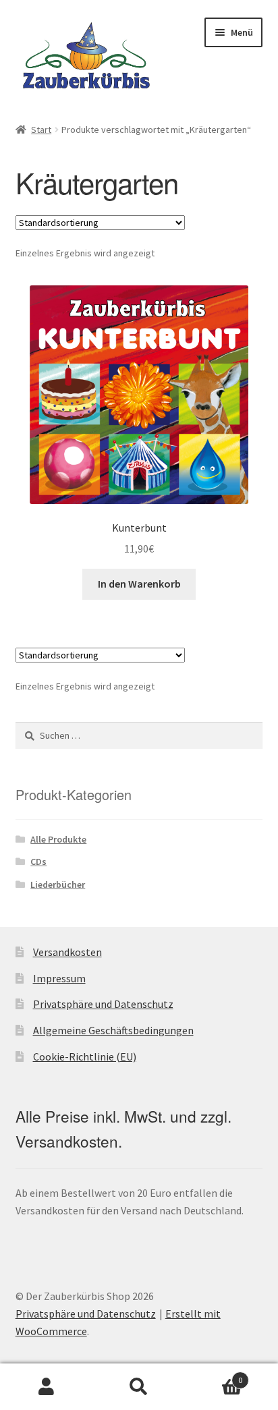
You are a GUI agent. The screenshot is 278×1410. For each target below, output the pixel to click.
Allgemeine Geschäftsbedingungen (113, 1030)
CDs (38, 861)
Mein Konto (46, 1387)
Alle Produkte (58, 839)
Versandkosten (67, 952)
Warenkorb (214, 1375)
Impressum (59, 978)
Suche (138, 1387)
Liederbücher (57, 884)
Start (41, 129)
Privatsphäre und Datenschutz (103, 1004)
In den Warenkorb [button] (139, 583)
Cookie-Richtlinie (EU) (84, 1056)
